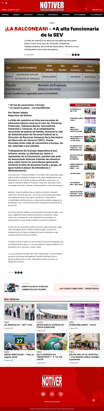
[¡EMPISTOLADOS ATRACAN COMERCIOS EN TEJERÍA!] (12, 287)
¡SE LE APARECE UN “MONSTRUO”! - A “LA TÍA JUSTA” (76, 138)
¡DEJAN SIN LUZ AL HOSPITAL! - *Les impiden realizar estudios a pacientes (76, 150)
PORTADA (5, 14)
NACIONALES (53, 14)
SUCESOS (40, 14)
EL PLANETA (40, 322)
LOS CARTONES (75, 173)
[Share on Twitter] (73, 55)
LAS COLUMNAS (80, 14)
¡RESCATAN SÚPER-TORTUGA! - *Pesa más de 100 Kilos (76, 194)
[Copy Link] (78, 55)
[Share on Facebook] (75, 55)
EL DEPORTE (28, 14)
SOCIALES (66, 14)
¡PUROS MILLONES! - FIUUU (82, 325)
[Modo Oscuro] (6, 3)
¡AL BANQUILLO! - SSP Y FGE (18, 325)
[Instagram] (60, 394)
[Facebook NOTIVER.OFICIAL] (43, 394)
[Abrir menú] (3, 3)
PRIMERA (16, 14)
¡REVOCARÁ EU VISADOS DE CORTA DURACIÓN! (50, 326)
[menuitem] (52, 402)
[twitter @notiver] (52, 394)
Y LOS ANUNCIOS (96, 14)
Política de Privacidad (52, 402)
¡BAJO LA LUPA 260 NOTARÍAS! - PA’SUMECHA (76, 157)
